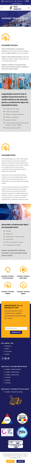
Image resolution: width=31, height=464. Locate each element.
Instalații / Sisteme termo (12, 372)
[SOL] (15, 446)
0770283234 (18, 3)
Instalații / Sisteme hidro (12, 375)
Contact (7, 354)
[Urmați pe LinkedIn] (26, 1)
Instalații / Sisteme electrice (13, 369)
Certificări (8, 377)
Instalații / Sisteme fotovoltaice (14, 392)
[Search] (1, 7)
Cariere (7, 348)
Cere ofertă (8, 351)
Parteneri (7, 380)
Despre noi (8, 346)
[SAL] (15, 442)
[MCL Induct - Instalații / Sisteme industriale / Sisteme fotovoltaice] (15, 8)
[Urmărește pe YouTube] (28, 1)
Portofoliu (8, 383)
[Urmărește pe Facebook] (24, 1)
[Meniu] (29, 8)
